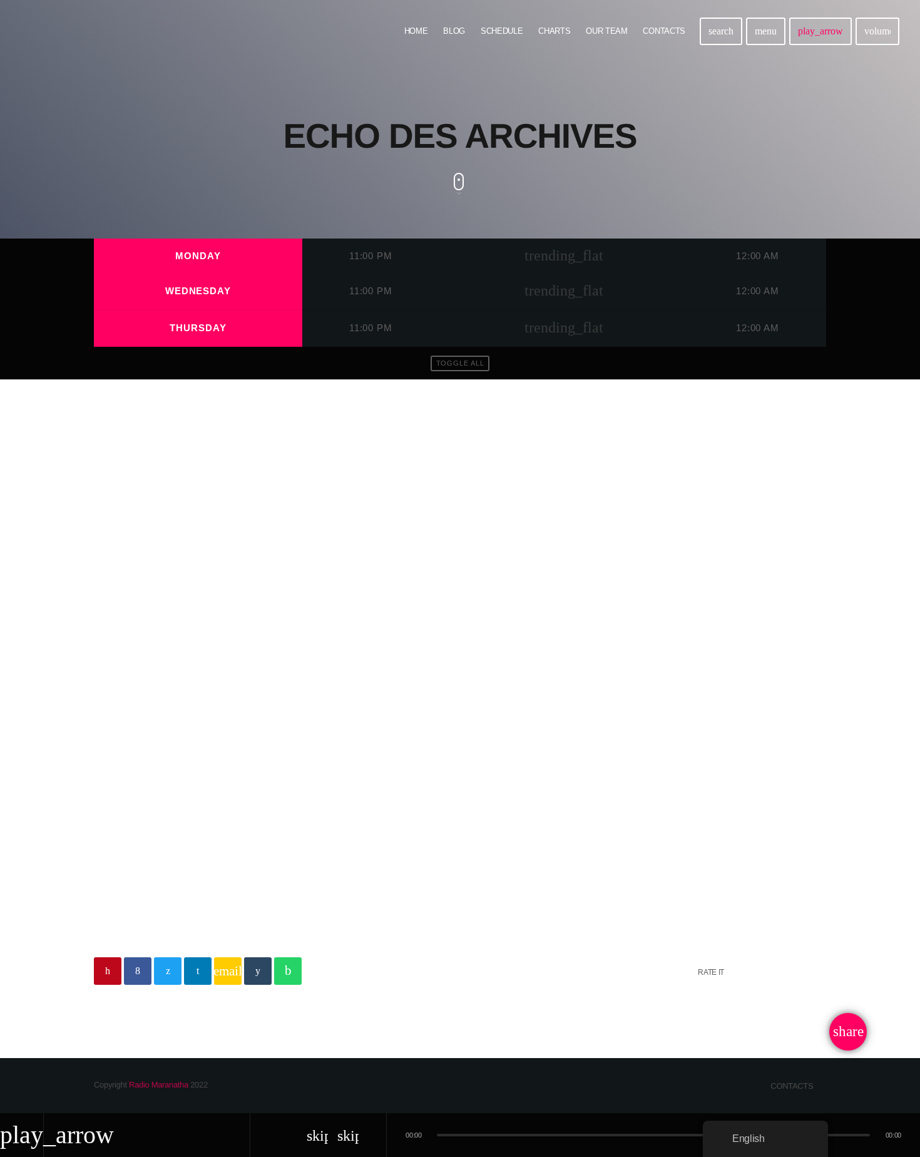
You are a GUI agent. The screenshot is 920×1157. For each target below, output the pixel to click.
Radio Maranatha (158, 1084)
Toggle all (460, 363)
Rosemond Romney (234, 788)
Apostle (124, 756)
